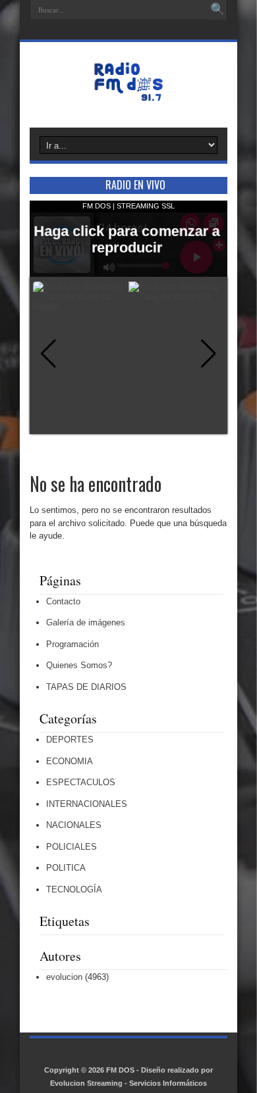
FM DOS (120, 1070)
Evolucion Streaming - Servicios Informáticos (128, 1083)
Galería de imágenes (85, 622)
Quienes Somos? (79, 665)
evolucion (64, 977)
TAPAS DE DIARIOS (86, 687)
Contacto (63, 601)
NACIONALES (73, 825)
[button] (208, 353)
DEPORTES (70, 739)
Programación (72, 644)
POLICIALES (71, 847)
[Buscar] (217, 10)
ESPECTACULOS (80, 782)
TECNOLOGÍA (74, 889)
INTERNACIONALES (86, 804)
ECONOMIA (69, 761)
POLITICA (66, 868)
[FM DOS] (128, 94)
